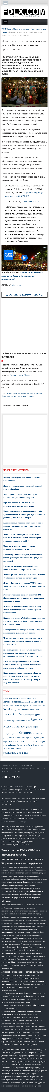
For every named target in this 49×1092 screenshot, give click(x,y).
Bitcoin (5, 698)
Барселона (25, 393)
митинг (14, 396)
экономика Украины (15, 752)
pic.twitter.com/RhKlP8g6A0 (17, 196)
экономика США (40, 749)
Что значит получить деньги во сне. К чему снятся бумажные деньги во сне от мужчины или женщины (22, 609)
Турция (37, 714)
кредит (36, 733)
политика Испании (26, 396)
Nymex (29, 698)
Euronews (16, 284)
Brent (10, 698)
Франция (15, 720)
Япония (22, 720)
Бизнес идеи (21, 768)
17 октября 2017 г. (30, 201)
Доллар (10, 706)
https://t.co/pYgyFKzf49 (34, 192)
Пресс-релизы (37, 768)
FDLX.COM (10, 777)
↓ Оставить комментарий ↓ (24, 294)
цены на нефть (15, 748)
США (17, 714)
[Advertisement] (24, 325)
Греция (5, 706)
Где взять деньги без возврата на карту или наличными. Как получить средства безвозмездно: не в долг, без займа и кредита (22, 653)
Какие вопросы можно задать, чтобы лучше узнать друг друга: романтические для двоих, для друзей (23, 557)
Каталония (5, 396)
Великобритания (11, 701)
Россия (8, 714)
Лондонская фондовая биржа (23, 709)
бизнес (28, 720)
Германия (38, 701)
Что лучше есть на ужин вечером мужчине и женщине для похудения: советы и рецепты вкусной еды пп (22, 641)
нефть (12, 737)
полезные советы (17, 741)
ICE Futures (21, 698)
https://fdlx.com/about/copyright (13, 821)
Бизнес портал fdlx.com (21, 375)
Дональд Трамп (21, 705)
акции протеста (13, 393)
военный (15, 727)
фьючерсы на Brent (24, 745)
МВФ (37, 710)
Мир (15, 765)
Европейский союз (39, 706)
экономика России (28, 749)
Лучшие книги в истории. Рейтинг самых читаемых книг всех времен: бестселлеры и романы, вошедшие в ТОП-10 (22, 537)
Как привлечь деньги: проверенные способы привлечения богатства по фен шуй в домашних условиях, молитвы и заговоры (24, 514)
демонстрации (36, 393)
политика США (32, 742)
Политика (6, 768)
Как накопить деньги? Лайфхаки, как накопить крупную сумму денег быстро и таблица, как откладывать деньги (24, 621)
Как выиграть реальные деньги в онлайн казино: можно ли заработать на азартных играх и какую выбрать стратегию (22, 664)
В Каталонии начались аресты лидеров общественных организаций (22, 276)
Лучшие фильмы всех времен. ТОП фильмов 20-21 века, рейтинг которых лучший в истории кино (24, 586)
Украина (7, 720)
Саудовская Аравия (28, 715)
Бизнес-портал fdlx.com (22, 786)
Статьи (16, 771)
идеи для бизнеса (18, 732)
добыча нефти (32, 726)
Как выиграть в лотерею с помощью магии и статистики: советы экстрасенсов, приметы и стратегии (23, 526)
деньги (21, 726)
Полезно (5, 771)
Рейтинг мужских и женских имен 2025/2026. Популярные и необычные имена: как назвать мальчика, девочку (23, 598)
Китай (7, 709)
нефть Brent (20, 737)
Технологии (26, 765)
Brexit (15, 698)
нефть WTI (29, 737)
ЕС (31, 705)
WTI (34, 698)
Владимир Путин (26, 702)
